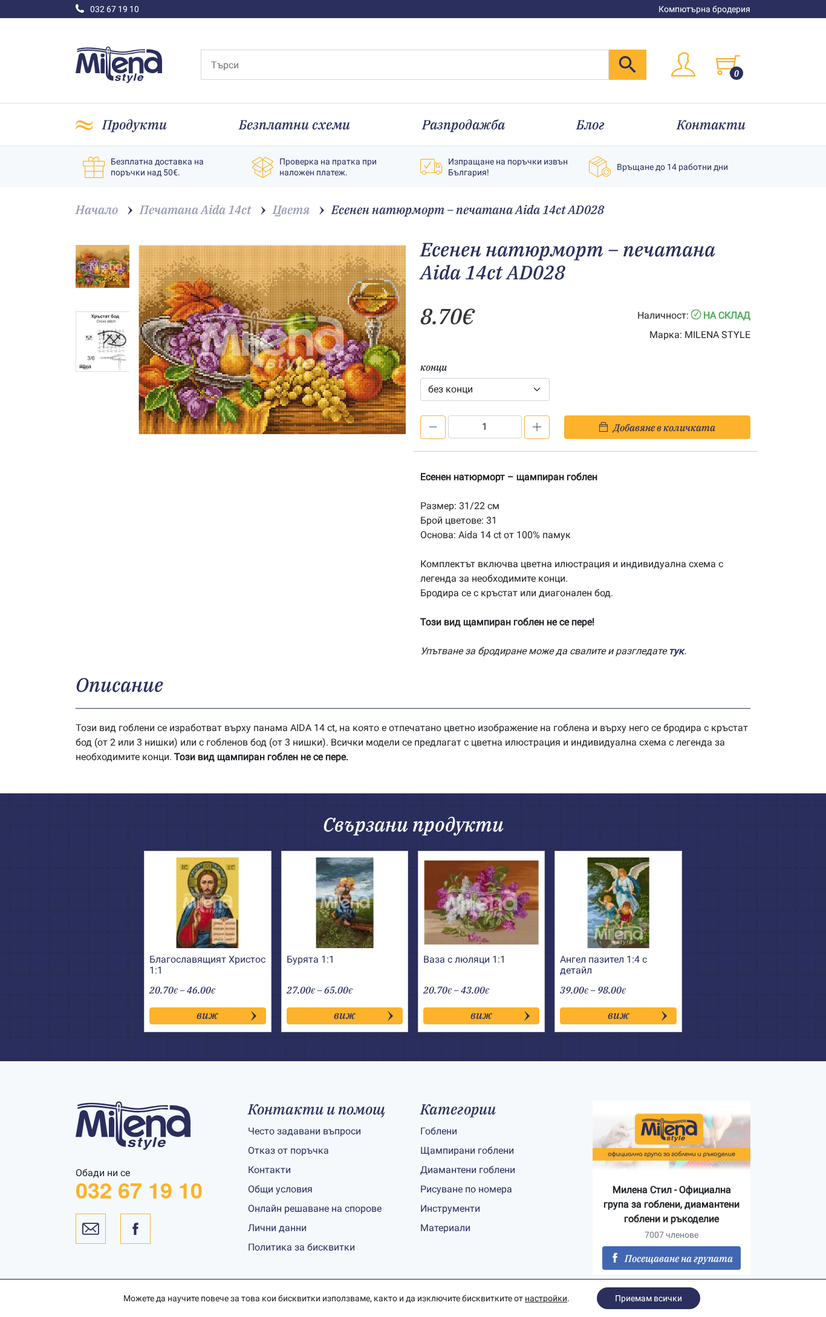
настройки (546, 1298)
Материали (445, 1228)
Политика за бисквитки (301, 1247)
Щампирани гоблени (467, 1150)
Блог (590, 124)
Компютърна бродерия (704, 9)
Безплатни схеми (294, 124)
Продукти (134, 124)
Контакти (711, 124)
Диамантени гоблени (467, 1170)
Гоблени (438, 1131)
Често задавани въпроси (304, 1131)
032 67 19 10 (114, 9)
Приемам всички (648, 1298)
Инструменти (450, 1208)
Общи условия (280, 1189)
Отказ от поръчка (288, 1150)
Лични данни (277, 1228)
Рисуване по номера (466, 1189)
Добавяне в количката (664, 427)
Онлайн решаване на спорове (315, 1208)
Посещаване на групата (679, 1258)
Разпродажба (463, 124)
